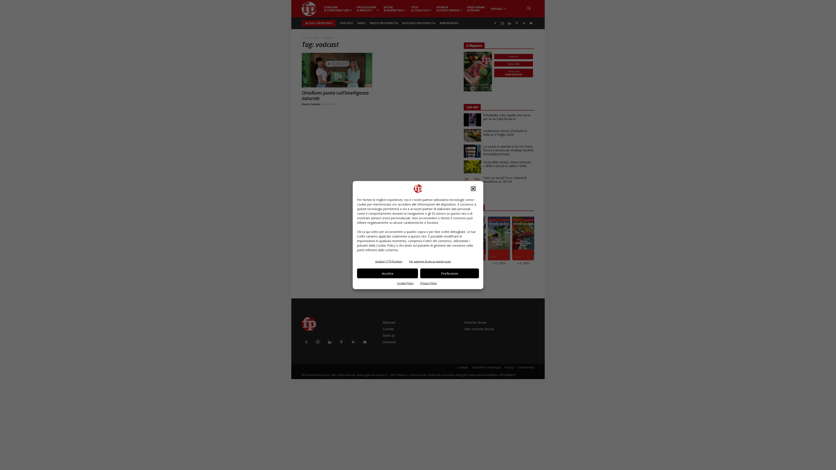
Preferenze (449, 273)
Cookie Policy (405, 283)
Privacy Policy (428, 283)
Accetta (387, 273)
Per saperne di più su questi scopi (430, 261)
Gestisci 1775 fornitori (388, 261)
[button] (473, 188)
